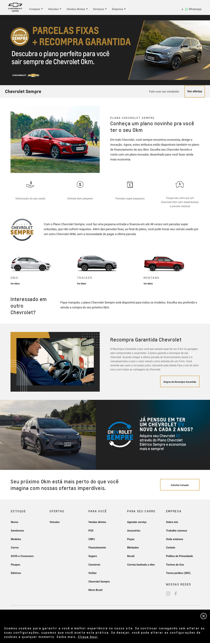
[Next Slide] (200, 268)
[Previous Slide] (10, 268)
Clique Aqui (88, 637)
